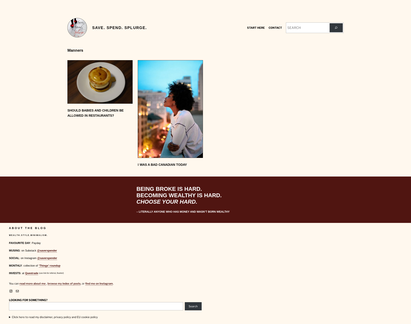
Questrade (31, 273)
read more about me (32, 283)
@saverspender (47, 250)
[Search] (336, 27)
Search (193, 306)
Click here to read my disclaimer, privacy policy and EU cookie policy (55, 317)
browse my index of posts (64, 283)
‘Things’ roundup (49, 265)
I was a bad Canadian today (162, 164)
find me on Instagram (99, 283)
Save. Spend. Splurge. (119, 28)
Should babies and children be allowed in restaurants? (95, 113)
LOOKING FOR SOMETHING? (28, 300)
